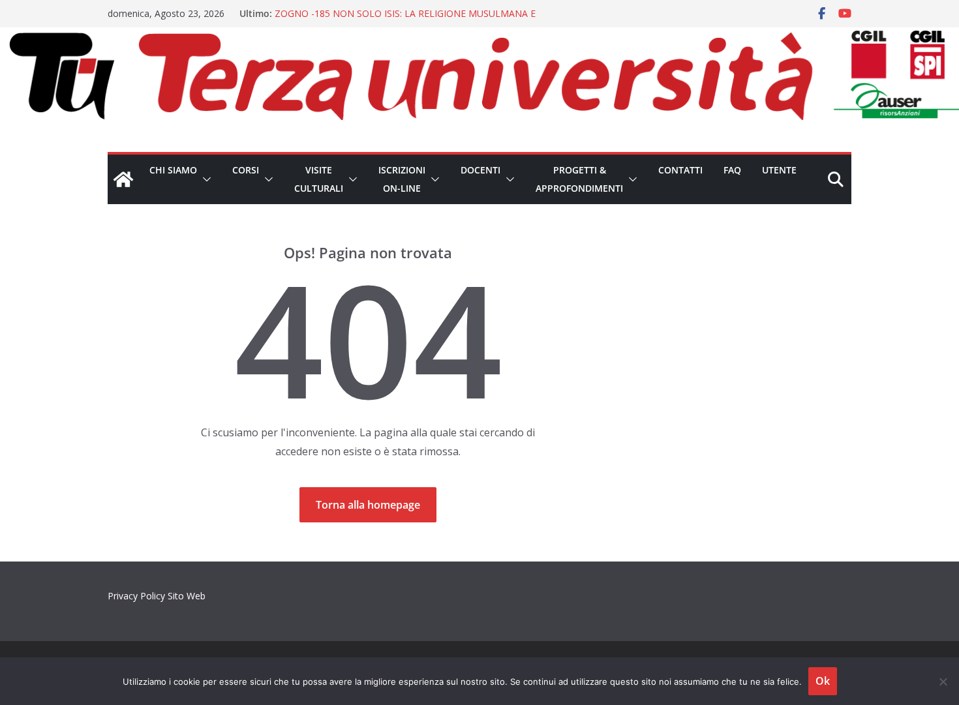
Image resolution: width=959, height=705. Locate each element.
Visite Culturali (318, 179)
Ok (822, 681)
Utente (779, 170)
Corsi (245, 170)
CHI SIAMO (173, 170)
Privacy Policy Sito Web (157, 596)
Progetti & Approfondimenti (579, 179)
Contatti (680, 170)
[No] (942, 681)
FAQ (732, 170)
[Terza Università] (123, 179)
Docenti (480, 170)
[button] (204, 179)
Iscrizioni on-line (401, 179)
